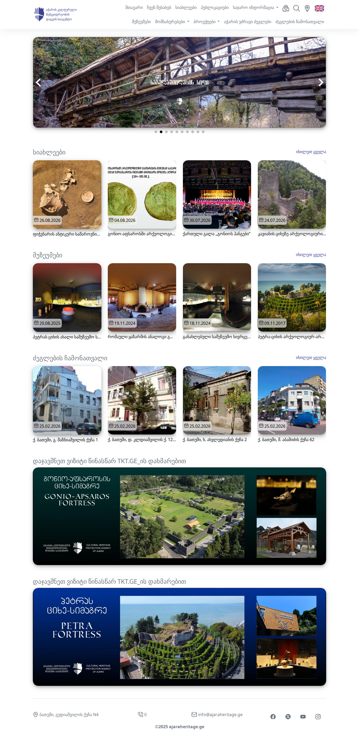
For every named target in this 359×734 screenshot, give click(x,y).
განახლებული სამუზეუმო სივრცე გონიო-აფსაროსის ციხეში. (217, 336)
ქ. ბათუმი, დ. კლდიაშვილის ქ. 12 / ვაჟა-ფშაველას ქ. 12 (142, 439)
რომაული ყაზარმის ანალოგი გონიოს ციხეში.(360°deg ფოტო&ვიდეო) (142, 336)
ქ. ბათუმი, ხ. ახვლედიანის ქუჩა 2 (215, 439)
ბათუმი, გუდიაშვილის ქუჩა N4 (69, 714)
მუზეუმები (141, 21)
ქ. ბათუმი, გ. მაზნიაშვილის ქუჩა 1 (65, 439)
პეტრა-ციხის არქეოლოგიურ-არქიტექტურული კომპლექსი (292, 336)
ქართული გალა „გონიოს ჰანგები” (216, 233)
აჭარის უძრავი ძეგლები (247, 21)
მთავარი (134, 7)
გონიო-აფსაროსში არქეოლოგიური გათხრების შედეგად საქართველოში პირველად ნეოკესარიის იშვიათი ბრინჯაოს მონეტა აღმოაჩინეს (142, 233)
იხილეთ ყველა (311, 151)
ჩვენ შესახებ (159, 7)
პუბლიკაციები (215, 7)
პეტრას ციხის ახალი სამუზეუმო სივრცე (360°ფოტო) (67, 336)
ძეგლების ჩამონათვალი (299, 21)
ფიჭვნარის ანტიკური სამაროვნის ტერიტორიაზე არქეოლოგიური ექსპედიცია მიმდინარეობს (67, 234)
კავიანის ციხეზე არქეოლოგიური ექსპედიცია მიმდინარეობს (292, 233)
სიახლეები (186, 7)
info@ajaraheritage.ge (220, 714)
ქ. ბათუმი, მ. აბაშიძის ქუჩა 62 (286, 439)
